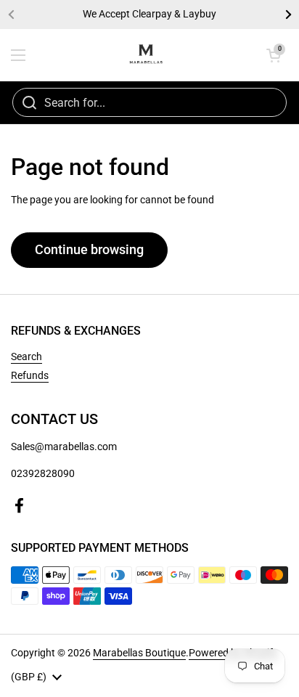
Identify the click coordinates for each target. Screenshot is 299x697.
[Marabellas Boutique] (146, 55)
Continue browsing (89, 249)
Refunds (30, 375)
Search (26, 356)
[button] (273, 55)
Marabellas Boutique (139, 653)
